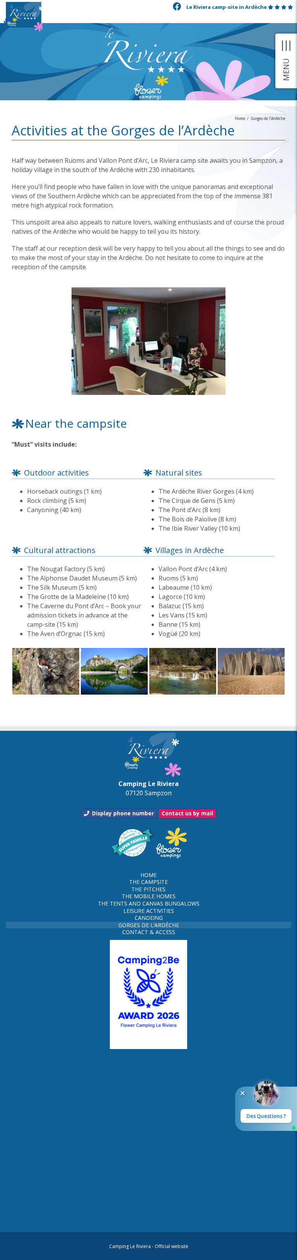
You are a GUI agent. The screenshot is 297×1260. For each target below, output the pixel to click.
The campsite (148, 882)
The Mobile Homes (149, 896)
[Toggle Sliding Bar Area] (286, 61)
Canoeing (149, 917)
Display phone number (123, 813)
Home (148, 875)
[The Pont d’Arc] (114, 650)
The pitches (148, 889)
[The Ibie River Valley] (182, 650)
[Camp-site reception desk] (148, 290)
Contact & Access (148, 932)
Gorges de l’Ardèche (148, 925)
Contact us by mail (187, 813)
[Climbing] (45, 650)
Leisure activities (148, 910)
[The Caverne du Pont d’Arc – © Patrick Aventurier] (251, 650)
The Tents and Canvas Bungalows (149, 903)
